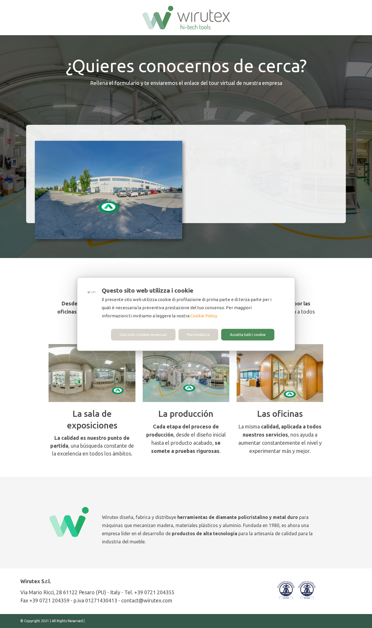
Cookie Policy (203, 315)
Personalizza (198, 334)
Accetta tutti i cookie (248, 334)
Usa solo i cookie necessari (143, 334)
